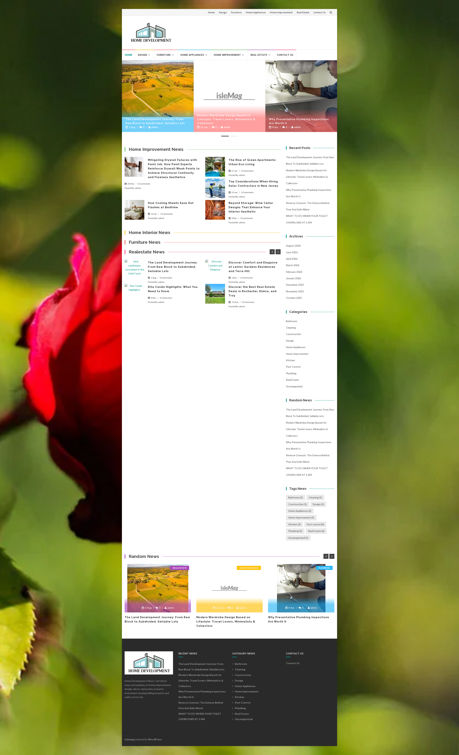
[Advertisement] (266, 31)
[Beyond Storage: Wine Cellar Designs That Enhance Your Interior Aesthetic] (215, 210)
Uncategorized (294, 386)
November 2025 (295, 291)
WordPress (155, 739)
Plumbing (291, 373)
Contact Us (319, 12)
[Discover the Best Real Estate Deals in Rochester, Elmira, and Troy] (215, 294)
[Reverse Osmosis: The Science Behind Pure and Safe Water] (301, 61)
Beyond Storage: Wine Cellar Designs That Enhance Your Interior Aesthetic (251, 207)
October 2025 (294, 297)
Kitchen (290, 360)
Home (211, 12)
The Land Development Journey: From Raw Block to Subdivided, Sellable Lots (173, 267)
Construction (293, 334)
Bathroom (291, 321)
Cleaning (291, 327)
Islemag (129, 739)
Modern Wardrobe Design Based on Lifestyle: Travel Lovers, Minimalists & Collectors (155, 119)
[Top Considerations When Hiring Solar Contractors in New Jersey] (215, 188)
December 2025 (295, 284)
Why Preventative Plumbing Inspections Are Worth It (227, 121)
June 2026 (292, 252)
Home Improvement (281, 12)
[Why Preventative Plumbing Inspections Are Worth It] (229, 96)
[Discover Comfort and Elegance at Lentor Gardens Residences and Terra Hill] (215, 269)
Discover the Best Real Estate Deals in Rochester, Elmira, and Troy (252, 291)
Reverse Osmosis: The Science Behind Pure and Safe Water (298, 121)
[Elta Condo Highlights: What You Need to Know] (134, 294)
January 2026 (293, 278)
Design (223, 12)
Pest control (293, 366)
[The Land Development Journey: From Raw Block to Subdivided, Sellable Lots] (134, 269)
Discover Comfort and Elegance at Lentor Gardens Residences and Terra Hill (253, 267)
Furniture (236, 12)
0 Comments (144, 183)
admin (155, 127)
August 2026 (293, 245)
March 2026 (292, 265)
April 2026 (291, 258)
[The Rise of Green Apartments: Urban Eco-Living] (215, 167)
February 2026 (294, 271)
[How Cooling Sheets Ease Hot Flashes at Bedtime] (134, 210)
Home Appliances (256, 12)
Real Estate (303, 12)
